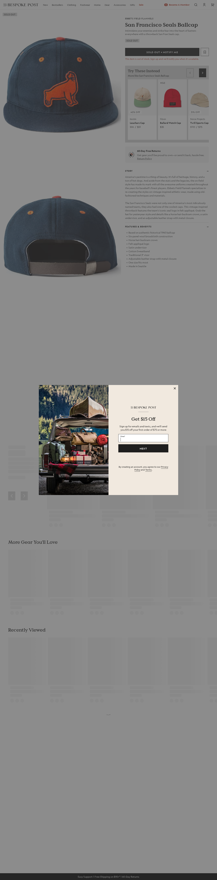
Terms (148, 469)
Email (123, 436)
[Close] (174, 388)
